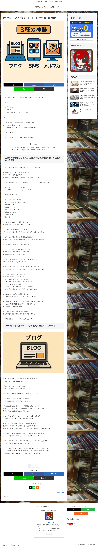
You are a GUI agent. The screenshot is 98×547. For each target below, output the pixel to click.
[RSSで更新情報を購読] (37, 487)
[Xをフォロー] (30, 487)
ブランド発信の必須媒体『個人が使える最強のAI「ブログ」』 (30, 150)
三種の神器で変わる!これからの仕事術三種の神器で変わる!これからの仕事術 (34, 147)
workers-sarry (49, 522)
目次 (31, 144)
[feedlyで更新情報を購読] (33, 487)
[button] (44, 89)
